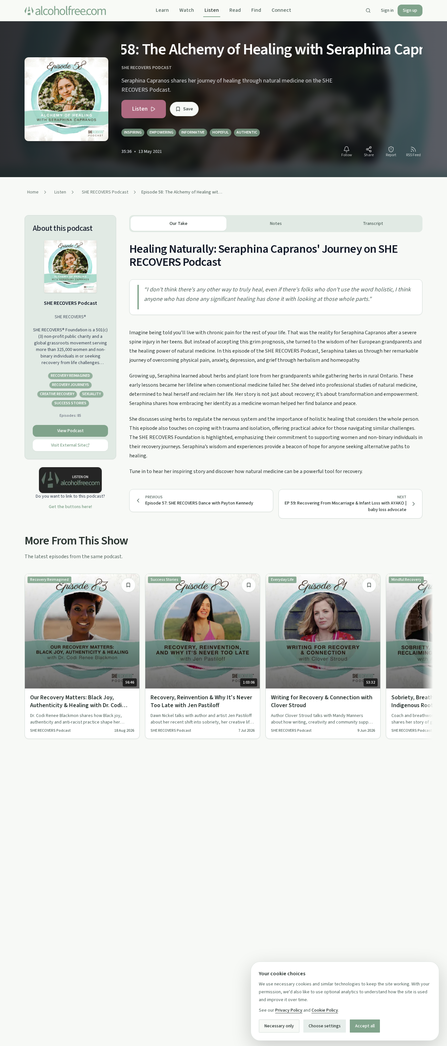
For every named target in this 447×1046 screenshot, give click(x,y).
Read (235, 10)
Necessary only (279, 1026)
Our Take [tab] (179, 223)
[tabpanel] (275, 354)
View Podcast (70, 431)
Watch (186, 10)
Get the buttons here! (70, 507)
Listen (212, 10)
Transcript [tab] (373, 223)
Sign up (410, 10)
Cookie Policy (325, 1010)
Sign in (387, 10)
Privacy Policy (288, 1010)
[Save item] (128, 585)
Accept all (365, 1026)
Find (256, 10)
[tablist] (275, 223)
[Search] (368, 10)
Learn (162, 10)
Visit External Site (68, 445)
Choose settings (325, 1026)
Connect (281, 10)
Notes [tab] (276, 223)
